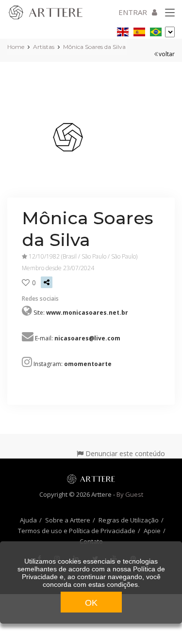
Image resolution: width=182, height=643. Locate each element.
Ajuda (28, 520)
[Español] (139, 30)
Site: (80, 312)
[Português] (156, 30)
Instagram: (72, 364)
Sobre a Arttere (67, 520)
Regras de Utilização (129, 520)
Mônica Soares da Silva (94, 46)
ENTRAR (132, 12)
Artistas (43, 46)
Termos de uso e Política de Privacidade (76, 530)
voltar (167, 54)
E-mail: (77, 338)
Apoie (152, 530)
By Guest (129, 494)
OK (91, 603)
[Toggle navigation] (170, 13)
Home (15, 46)
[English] (123, 30)
